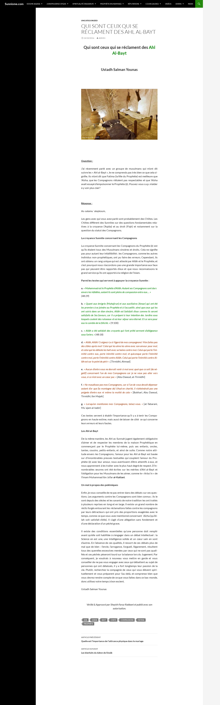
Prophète (88, 624)
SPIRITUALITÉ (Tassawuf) (83, 4)
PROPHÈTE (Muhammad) (110, 4)
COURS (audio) (152, 4)
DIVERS (179, 4)
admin (102, 38)
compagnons (127, 620)
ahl (85, 620)
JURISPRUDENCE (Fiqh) (56, 4)
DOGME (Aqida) (33, 4)
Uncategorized (89, 20)
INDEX (190, 4)
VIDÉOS (168, 4)
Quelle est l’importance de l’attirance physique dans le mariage (112, 639)
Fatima (141, 620)
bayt (104, 620)
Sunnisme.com (14, 4)
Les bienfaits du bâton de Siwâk (96, 651)
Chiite (113, 620)
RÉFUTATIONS (133, 4)
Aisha (94, 620)
